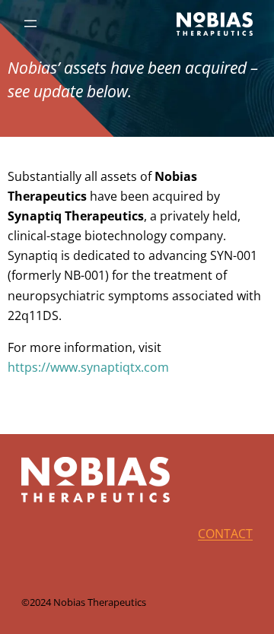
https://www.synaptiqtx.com (88, 367)
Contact (225, 533)
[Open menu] (30, 23)
